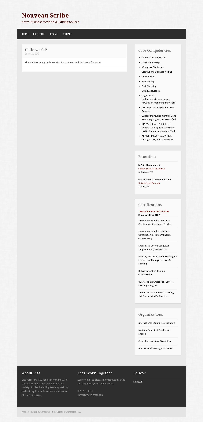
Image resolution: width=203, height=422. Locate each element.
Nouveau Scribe (45, 15)
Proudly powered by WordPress (36, 412)
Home (25, 34)
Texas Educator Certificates (153, 211)
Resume (53, 34)
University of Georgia (149, 183)
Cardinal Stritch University (151, 168)
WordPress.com (73, 412)
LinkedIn (138, 381)
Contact (67, 34)
